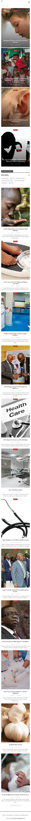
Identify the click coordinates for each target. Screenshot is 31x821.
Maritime (11, 182)
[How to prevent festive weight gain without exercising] (15, 260)
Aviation (12, 178)
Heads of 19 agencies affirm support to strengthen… (15, 641)
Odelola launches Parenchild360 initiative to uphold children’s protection (15, 80)
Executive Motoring (19, 180)
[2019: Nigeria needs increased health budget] (15, 418)
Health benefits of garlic (15, 744)
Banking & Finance (20, 178)
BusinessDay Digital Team (19, 818)
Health (15, 10)
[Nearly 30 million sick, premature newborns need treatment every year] (15, 772)
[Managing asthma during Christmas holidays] (15, 27)
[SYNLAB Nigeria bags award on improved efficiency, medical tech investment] (15, 364)
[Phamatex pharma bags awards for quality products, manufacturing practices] (15, 311)
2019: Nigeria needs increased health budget (15, 439)
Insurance (4, 182)
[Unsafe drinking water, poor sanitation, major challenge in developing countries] (15, 207)
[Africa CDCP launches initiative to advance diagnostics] (15, 669)
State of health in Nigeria (15, 490)
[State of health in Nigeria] (15, 468)
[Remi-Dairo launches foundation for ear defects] (15, 107)
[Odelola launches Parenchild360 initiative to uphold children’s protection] (15, 67)
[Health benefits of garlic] (15, 722)
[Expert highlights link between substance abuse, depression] (15, 147)
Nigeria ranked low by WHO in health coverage (15, 540)
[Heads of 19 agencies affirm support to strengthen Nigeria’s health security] (15, 619)
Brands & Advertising (7, 180)
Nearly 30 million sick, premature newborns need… (15, 794)
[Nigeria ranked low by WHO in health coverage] (15, 518)
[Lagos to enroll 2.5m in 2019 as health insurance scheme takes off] (15, 568)
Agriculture (5, 178)
